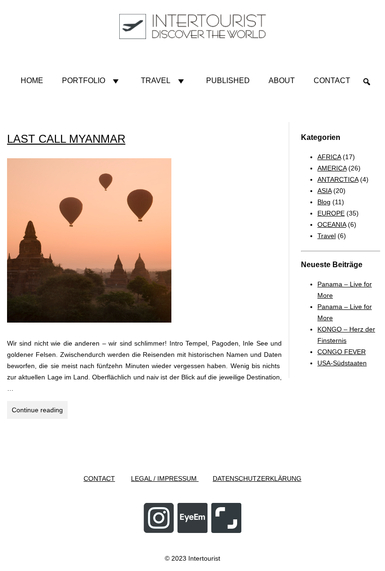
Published (228, 81)
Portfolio (83, 81)
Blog (324, 202)
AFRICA (329, 157)
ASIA (324, 190)
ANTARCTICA (337, 179)
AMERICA (331, 168)
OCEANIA (331, 224)
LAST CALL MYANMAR (66, 138)
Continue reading (40, 412)
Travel (155, 81)
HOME (32, 81)
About (282, 81)
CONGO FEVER (341, 351)
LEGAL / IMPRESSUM (165, 478)
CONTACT (99, 478)
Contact (332, 81)
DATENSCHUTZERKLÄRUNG (257, 478)
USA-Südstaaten (342, 363)
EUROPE (331, 213)
